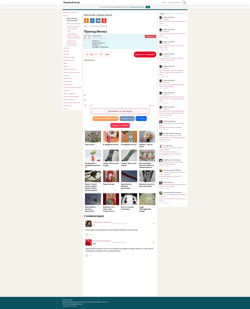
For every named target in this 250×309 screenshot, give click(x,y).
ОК (148, 7)
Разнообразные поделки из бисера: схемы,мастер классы (74, 36)
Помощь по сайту (87, 302)
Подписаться (150, 36)
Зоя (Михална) (168, 145)
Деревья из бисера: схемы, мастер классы (73, 28)
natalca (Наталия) (169, 17)
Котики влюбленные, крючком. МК (170, 176)
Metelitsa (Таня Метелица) (171, 160)
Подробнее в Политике (137, 7)
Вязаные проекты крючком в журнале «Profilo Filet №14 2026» (171, 59)
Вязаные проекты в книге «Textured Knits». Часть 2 (172, 22)
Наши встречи (67, 84)
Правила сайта (67, 302)
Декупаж (66, 66)
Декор (65, 63)
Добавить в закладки (145, 54)
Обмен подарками (69, 93)
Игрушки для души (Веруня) (172, 170)
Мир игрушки (67, 78)
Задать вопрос (77, 302)
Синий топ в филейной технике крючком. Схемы (172, 200)
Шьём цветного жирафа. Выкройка (170, 127)
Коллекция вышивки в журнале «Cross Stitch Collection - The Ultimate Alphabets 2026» (172, 99)
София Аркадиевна (169, 121)
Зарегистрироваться (174, 2)
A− (88, 54)
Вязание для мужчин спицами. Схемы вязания (171, 149)
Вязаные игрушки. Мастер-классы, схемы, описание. (172, 173)
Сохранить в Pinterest (120, 125)
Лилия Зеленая (168, 182)
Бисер (65, 15)
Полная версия (67, 300)
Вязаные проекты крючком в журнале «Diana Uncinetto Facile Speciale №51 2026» (171, 72)
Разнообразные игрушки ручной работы (171, 124)
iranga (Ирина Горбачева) (102, 222)
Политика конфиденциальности (72, 304)
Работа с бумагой (69, 99)
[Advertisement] (119, 77)
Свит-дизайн (67, 105)
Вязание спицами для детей (172, 135)
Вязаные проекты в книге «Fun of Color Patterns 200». (171, 47)
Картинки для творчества (71, 72)
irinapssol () (96, 36)
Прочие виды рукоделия (71, 96)
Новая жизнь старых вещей (72, 87)
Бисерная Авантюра (73, 23)
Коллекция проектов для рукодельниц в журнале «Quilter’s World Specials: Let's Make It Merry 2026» (172, 113)
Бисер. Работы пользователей (72, 19)
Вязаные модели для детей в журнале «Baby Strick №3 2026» (171, 85)
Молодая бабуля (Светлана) (172, 133)
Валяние (66, 54)
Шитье (65, 108)
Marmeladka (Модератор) (102, 241)
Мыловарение (68, 81)
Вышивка (66, 51)
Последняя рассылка (100, 302)
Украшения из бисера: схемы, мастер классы (72, 43)
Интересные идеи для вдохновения (174, 184)
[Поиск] (184, 2)
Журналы (166, 19)
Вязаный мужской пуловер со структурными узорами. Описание (170, 153)
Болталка (66, 48)
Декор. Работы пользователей (173, 162)
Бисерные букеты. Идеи (167, 186)
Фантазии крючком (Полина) (172, 192)
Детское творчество (69, 69)
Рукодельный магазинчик (71, 102)
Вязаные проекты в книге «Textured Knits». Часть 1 (172, 34)
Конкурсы (66, 75)
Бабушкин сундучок (69, 12)
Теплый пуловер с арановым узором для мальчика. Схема (172, 138)
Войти (164, 2)
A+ (101, 54)
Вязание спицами (69, 57)
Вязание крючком (69, 60)
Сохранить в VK (127, 119)
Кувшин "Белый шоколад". (167, 164)
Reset (107, 54)
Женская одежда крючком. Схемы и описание (172, 195)
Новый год (66, 90)
